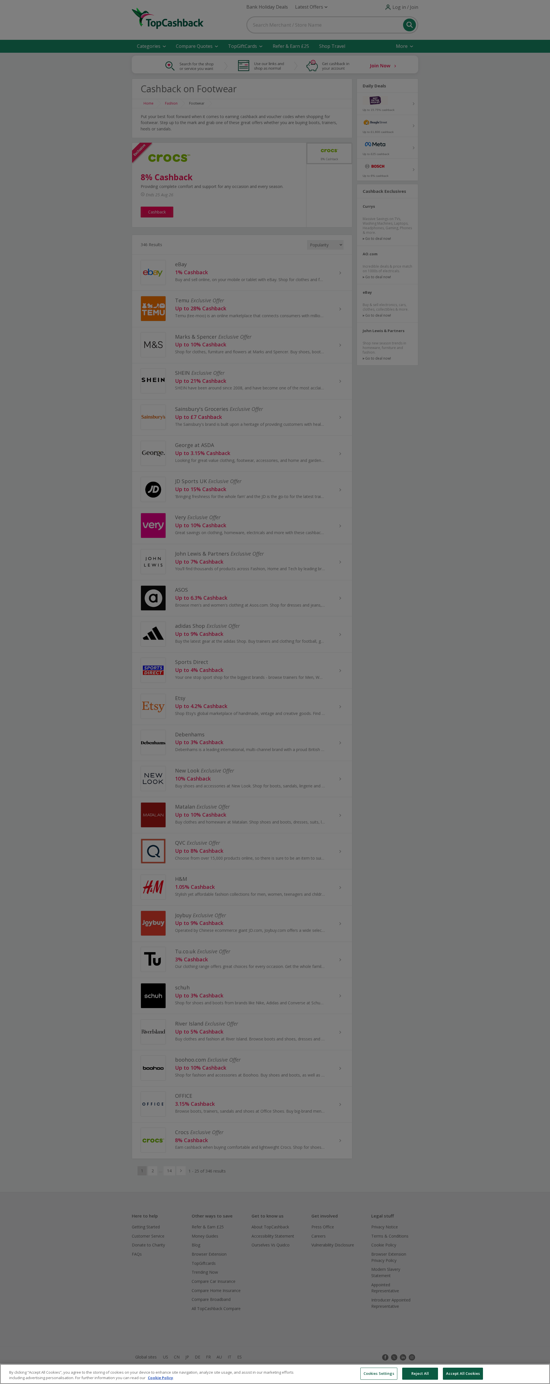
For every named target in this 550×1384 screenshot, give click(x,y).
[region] (275, 1374)
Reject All (420, 1373)
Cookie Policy (160, 1378)
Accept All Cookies (463, 1373)
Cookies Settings (379, 1373)
